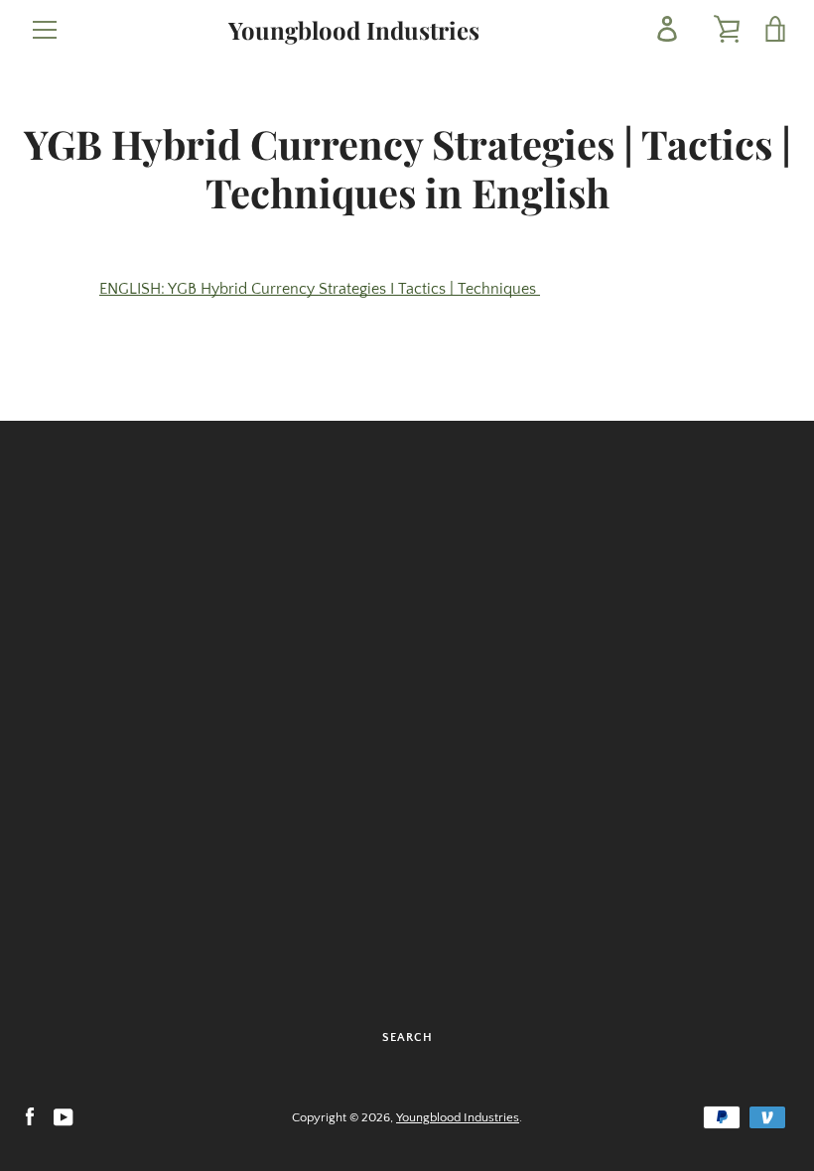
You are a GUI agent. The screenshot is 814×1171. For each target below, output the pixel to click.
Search (407, 1037)
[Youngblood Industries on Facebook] (30, 1116)
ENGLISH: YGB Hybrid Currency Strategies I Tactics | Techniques (319, 289)
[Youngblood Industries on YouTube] (63, 1116)
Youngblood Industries (353, 30)
